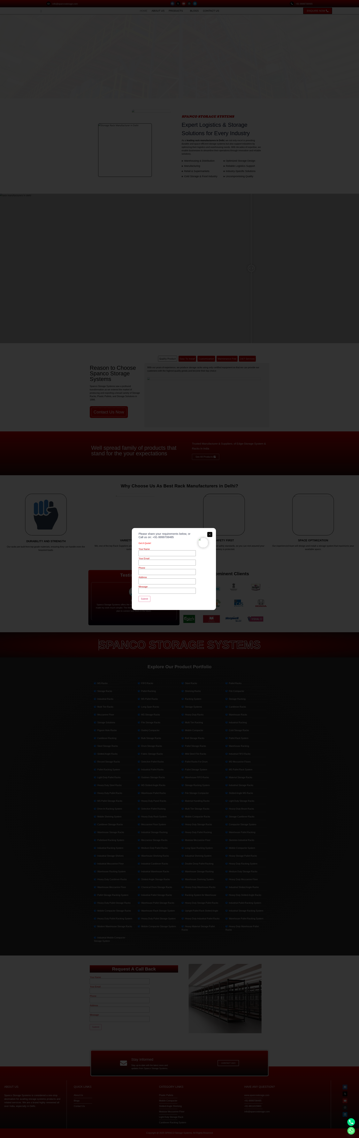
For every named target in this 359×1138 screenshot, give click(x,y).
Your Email (144, 558)
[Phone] (351, 1122)
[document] (179, 569)
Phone (142, 568)
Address (143, 577)
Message (143, 587)
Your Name (144, 549)
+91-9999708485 (163, 537)
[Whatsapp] (351, 1130)
